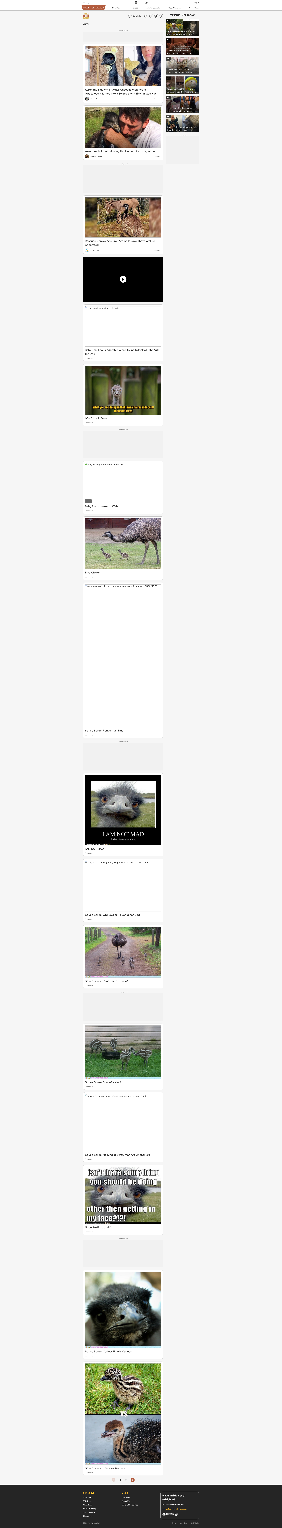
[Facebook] (151, 16)
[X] (161, 16)
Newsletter (137, 16)
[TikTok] (156, 16)
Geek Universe (89, 1512)
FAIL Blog (87, 1501)
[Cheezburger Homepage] (142, 3)
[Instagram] (146, 16)
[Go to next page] (133, 1480)
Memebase (87, 1505)
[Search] (88, 2)
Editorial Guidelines (130, 1505)
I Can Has (87, 1497)
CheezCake (87, 1516)
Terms (174, 1523)
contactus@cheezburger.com (174, 1509)
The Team (126, 1497)
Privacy (180, 1523)
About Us (126, 1501)
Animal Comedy (89, 1508)
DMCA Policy (195, 1523)
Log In (196, 3)
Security (186, 1523)
